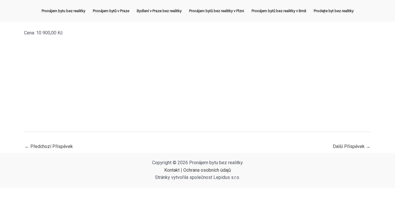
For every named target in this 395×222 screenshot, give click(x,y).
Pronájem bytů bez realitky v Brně (279, 11)
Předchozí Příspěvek (49, 146)
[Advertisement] (197, 84)
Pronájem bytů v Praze (111, 11)
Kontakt (172, 170)
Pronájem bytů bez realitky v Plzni (216, 11)
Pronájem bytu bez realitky (63, 11)
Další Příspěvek (351, 146)
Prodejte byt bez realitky (334, 11)
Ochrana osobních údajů (207, 170)
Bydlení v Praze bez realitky (159, 11)
